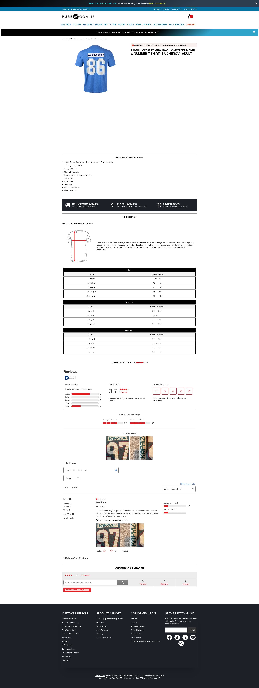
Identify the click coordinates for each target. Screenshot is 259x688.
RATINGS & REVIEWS (130, 362)
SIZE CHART (130, 217)
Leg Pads (66, 24)
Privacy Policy (136, 634)
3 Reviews (86, 575)
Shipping (65, 641)
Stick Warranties (68, 630)
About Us (134, 618)
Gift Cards (100, 622)
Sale (171, 24)
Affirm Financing (137, 630)
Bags (138, 24)
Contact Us (176, 9)
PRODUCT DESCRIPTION (129, 157)
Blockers (88, 24)
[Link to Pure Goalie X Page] (185, 639)
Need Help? (100, 675)
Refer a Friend (67, 645)
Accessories (160, 24)
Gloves (77, 24)
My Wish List (101, 626)
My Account (67, 637)
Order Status (190, 9)
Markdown (76, 9)
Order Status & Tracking (71, 626)
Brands (179, 24)
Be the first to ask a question (77, 590)
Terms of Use (136, 637)
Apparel (147, 24)
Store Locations (68, 649)
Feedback (66, 660)
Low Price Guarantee (70, 653)
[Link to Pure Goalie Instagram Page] (181, 645)
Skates (121, 24)
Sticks (130, 24)
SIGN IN (165, 9)
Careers (134, 622)
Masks (98, 24)
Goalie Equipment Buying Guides (109, 618)
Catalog (99, 634)
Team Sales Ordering (70, 622)
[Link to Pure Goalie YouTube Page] (193, 639)
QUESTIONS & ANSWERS (129, 568)
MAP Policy (66, 656)
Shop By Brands (102, 630)
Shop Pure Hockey (103, 637)
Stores (157, 9)
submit (192, 630)
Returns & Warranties (70, 634)
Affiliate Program (137, 626)
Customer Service (69, 618)
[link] (70, 575)
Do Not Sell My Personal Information (145, 641)
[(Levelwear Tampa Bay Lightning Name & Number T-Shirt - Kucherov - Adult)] (95, 69)
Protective (110, 24)
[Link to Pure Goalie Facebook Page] (169, 639)
